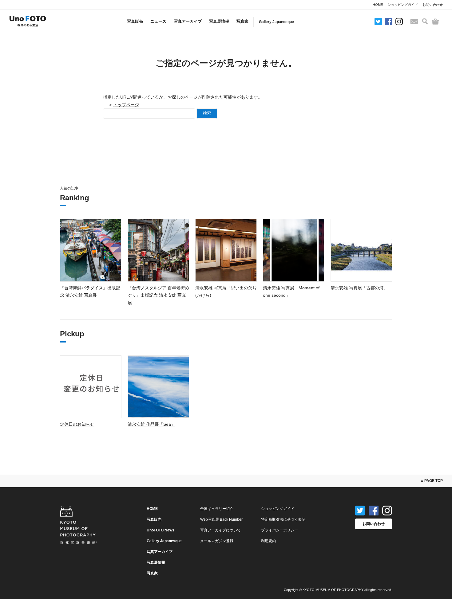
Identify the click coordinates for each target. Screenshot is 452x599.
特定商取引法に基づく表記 (283, 519)
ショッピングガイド (402, 4)
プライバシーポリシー (279, 530)
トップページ (126, 104)
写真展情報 (219, 21)
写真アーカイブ (188, 21)
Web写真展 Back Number (221, 519)
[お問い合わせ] (414, 21)
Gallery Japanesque (276, 22)
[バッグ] (435, 21)
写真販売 (135, 21)
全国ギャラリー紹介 (216, 509)
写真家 (242, 21)
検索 (207, 113)
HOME (378, 4)
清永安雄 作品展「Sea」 (151, 424)
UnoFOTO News (160, 530)
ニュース (158, 21)
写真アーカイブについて (220, 530)
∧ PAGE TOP (432, 481)
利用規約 (268, 541)
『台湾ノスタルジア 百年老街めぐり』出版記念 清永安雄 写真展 (158, 295)
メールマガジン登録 (216, 541)
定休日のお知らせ (77, 424)
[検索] (425, 21)
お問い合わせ (432, 4)
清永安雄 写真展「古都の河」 (359, 287)
